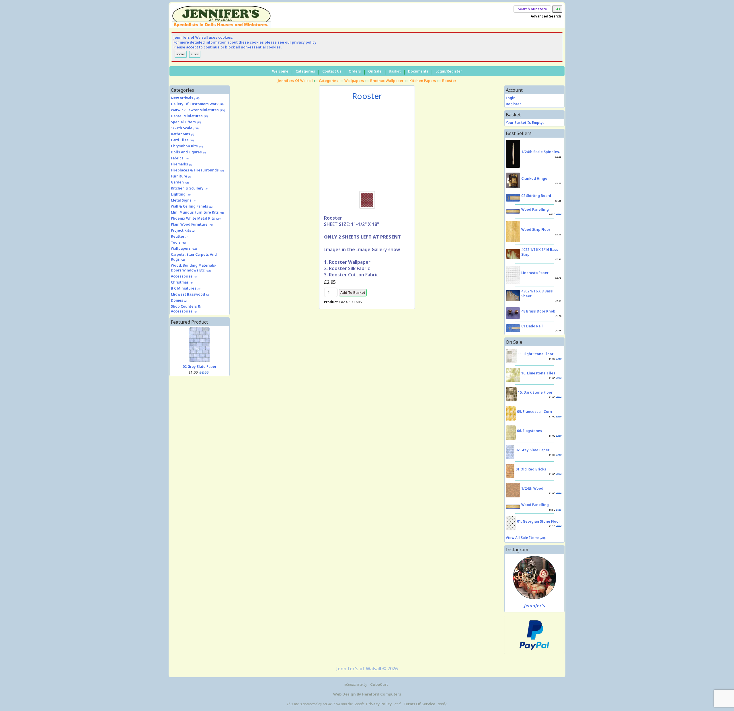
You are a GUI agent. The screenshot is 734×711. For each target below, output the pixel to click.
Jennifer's (534, 605)
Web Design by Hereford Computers (367, 694)
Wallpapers (354, 80)
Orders (355, 71)
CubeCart (379, 684)
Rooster (449, 80)
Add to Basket (352, 292)
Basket (395, 71)
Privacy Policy (379, 703)
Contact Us (331, 71)
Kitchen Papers (422, 80)
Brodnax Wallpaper (386, 80)
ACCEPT (180, 54)
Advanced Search (546, 16)
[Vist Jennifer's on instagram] (534, 577)
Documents (418, 71)
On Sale (375, 71)
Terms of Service (419, 703)
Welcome (280, 71)
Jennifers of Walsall (295, 80)
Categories (305, 71)
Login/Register (449, 71)
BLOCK (195, 54)
